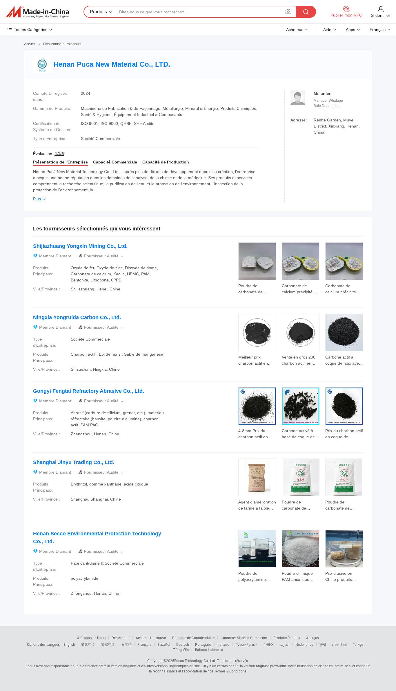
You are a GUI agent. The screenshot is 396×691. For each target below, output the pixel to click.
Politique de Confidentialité (193, 637)
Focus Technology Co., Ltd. (195, 660)
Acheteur (294, 29)
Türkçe (358, 644)
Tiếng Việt (181, 649)
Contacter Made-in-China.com (244, 637)
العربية (284, 644)
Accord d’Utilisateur (151, 637)
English (69, 644)
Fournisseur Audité (104, 256)
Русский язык (246, 644)
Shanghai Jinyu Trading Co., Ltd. (73, 462)
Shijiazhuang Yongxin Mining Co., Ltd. (80, 246)
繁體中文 (108, 644)
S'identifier (380, 15)
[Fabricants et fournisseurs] (37, 12)
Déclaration (121, 637)
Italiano (223, 644)
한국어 (268, 644)
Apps (350, 29)
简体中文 (88, 644)
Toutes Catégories (30, 29)
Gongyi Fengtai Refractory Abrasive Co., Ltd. (88, 391)
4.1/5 (59, 153)
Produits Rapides (286, 637)
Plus (40, 199)
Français (144, 644)
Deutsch (182, 644)
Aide (327, 29)
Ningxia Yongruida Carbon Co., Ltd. (77, 317)
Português (203, 644)
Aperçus (312, 637)
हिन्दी (322, 644)
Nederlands (304, 644)
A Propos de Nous (91, 637)
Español (163, 644)
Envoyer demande (257, 288)
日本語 (126, 644)
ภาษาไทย (339, 644)
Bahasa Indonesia (209, 649)
